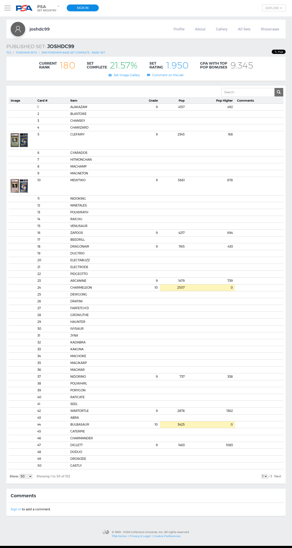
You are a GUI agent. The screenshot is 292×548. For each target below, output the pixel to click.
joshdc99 (39, 29)
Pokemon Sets (26, 52)
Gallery (221, 29)
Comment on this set (168, 75)
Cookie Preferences (167, 536)
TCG (8, 52)
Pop (182, 100)
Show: (14, 476)
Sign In (82, 8)
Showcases (270, 29)
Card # (42, 100)
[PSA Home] (26, 8)
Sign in (16, 509)
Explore (273, 8)
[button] (48, 8)
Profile (179, 29)
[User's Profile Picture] (18, 29)
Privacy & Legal (140, 536)
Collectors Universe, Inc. (147, 531)
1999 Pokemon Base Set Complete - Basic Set (73, 52)
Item (73, 100)
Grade (153, 100)
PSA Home (119, 536)
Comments (245, 100)
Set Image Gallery (127, 75)
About (200, 29)
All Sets (244, 29)
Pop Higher (224, 100)
